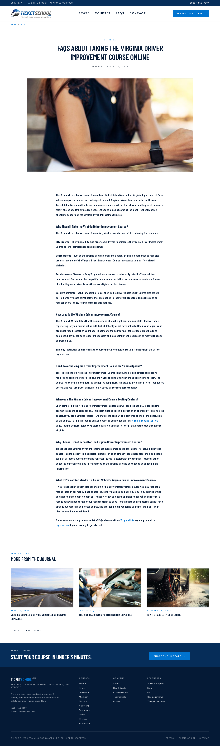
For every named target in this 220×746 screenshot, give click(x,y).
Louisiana (84, 692)
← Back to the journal (27, 631)
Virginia (83, 719)
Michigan (83, 697)
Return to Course (191, 13)
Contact (137, 13)
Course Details (120, 692)
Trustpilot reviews (156, 701)
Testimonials (119, 697)
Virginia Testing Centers (145, 420)
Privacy (170, 738)
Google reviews (155, 697)
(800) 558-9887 (199, 3)
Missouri (83, 701)
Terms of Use (187, 738)
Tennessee (84, 710)
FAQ (149, 692)
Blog (23, 25)
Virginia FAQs (127, 520)
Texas (82, 714)
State (84, 13)
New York (84, 705)
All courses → (86, 723)
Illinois (82, 688)
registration (62, 525)
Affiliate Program (155, 683)
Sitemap (204, 738)
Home (14, 25)
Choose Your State (169, 656)
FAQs (120, 13)
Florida (82, 683)
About (116, 683)
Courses (103, 13)
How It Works (119, 688)
